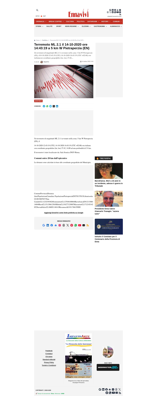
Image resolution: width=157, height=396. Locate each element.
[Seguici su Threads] (108, 12)
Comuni (116, 21)
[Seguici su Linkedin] (113, 10)
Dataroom (92, 21)
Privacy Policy (49, 362)
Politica (80, 21)
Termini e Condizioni (49, 365)
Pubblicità (49, 351)
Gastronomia (99, 26)
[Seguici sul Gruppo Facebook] (117, 10)
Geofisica (45, 40)
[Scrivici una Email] (120, 12)
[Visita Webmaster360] (108, 367)
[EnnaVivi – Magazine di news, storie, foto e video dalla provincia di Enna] (78, 13)
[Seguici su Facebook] (115, 10)
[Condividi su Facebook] (44, 106)
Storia (38, 26)
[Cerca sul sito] (37, 10)
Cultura (70, 21)
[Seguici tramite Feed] (120, 14)
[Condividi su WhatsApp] (47, 106)
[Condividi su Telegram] (50, 106)
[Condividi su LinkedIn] (57, 106)
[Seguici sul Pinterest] (113, 12)
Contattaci (49, 353)
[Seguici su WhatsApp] (115, 12)
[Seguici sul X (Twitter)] (110, 12)
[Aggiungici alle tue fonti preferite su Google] (110, 10)
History (104, 21)
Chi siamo (49, 356)
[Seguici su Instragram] (120, 10)
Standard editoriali (49, 359)
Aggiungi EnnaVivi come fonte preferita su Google (63, 213)
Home (38, 40)
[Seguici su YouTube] (117, 12)
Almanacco (115, 26)
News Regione (71, 26)
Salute (49, 26)
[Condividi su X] (53, 106)
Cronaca (40, 21)
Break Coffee (55, 21)
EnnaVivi (46, 62)
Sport (58, 26)
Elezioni (85, 26)
